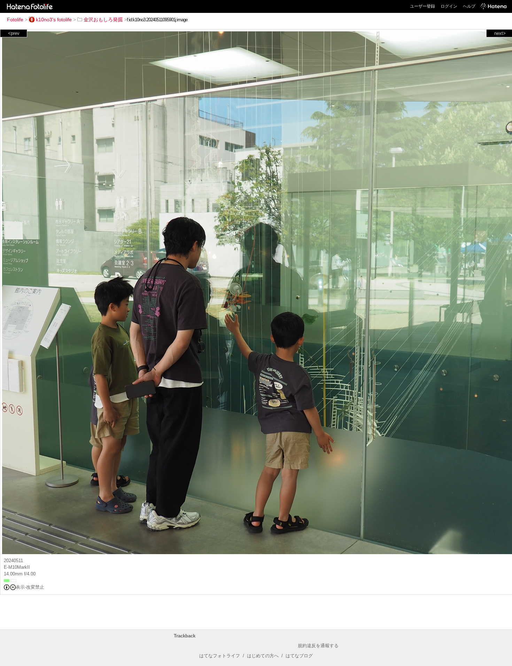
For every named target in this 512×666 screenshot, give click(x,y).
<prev (14, 33)
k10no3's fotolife (54, 19)
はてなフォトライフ (219, 655)
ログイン (449, 6)
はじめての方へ (263, 655)
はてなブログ (299, 655)
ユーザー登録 (422, 6)
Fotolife (15, 19)
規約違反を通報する (318, 645)
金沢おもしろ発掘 (103, 19)
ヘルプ (469, 6)
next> (500, 33)
